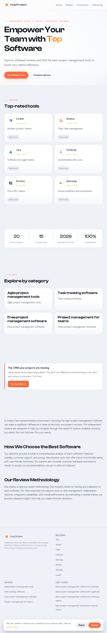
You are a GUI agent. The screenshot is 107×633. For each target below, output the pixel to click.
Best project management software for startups (77, 586)
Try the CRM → (18, 384)
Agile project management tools (18, 586)
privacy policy (12, 626)
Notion (59, 564)
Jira (57, 539)
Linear (58, 575)
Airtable (59, 569)
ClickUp (59, 554)
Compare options (42, 75)
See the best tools (16, 75)
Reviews (69, 5)
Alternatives (97, 5)
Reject (82, 625)
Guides (59, 5)
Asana (58, 544)
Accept (94, 625)
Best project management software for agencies (77, 591)
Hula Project (18, 4)
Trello (58, 549)
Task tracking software (14, 591)
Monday (59, 559)
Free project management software (20, 596)
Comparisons (83, 5)
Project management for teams (18, 601)
